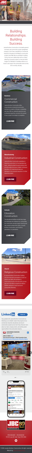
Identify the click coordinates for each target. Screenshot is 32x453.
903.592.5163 (21, 435)
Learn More (10, 121)
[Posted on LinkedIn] (28, 333)
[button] (1, 352)
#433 (12, 336)
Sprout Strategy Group (19, 450)
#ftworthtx (21, 339)
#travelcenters (15, 339)
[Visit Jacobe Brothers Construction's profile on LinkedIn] (5, 332)
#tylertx (26, 339)
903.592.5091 (12, 435)
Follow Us (22, 314)
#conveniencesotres (7, 339)
